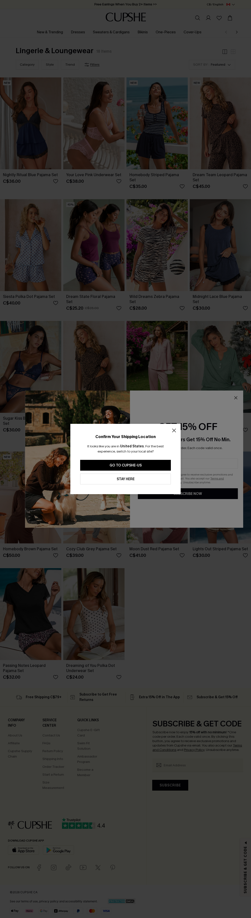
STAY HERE (126, 479)
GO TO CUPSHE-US (126, 465)
